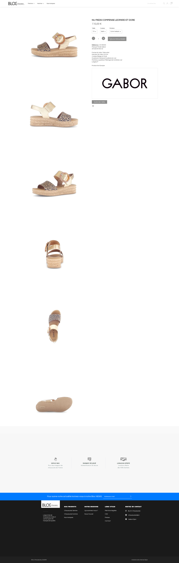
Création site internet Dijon (140, 559)
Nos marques (68, 517)
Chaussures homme (71, 514)
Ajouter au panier (118, 39)
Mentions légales (111, 510)
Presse (107, 517)
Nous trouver (88, 514)
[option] (54, 43)
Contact (108, 521)
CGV (106, 514)
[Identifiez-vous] (167, 3)
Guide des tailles (99, 102)
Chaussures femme (70, 510)
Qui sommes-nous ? (91, 510)
